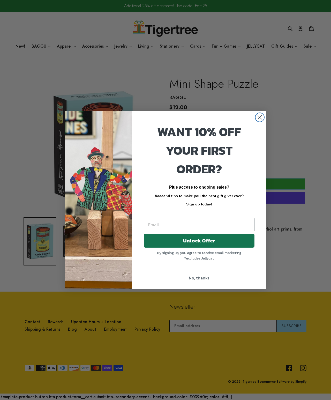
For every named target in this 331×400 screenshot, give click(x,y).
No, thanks (199, 278)
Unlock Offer (199, 241)
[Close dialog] (259, 117)
